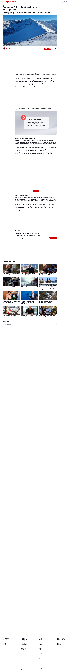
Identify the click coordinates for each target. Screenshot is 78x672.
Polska (19, 1)
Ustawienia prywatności (57, 661)
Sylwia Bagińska (12, 48)
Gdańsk (40, 645)
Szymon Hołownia (24, 644)
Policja (4, 640)
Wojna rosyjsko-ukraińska (7, 638)
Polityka (50, 1)
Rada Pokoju (5, 639)
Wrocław (40, 639)
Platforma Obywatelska (61, 639)
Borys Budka (23, 645)
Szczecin (40, 643)
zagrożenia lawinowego (35, 78)
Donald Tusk (23, 643)
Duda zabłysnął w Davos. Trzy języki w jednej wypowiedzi (28, 235)
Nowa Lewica (59, 644)
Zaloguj (70, 1)
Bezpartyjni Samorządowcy (61, 647)
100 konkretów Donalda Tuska (7, 647)
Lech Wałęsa (23, 649)
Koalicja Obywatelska (60, 638)
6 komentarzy (48, 48)
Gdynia (40, 649)
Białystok (40, 648)
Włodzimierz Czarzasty (24, 647)
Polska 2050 (59, 645)
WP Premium (31, 1)
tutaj (24, 669)
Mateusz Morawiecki (24, 638)
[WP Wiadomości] (12, 2)
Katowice (40, 652)
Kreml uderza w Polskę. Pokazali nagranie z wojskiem (27, 233)
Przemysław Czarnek (24, 639)
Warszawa (40, 638)
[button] (65, 2)
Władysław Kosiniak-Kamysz (25, 648)
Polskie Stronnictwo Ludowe (61, 640)
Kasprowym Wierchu (27, 74)
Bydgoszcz (41, 647)
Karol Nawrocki (23, 650)
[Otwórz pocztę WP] (62, 2)
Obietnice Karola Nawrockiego (7, 645)
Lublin (40, 654)
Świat (25, 1)
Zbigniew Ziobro (23, 640)
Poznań (40, 644)
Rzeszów (40, 653)
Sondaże (4, 644)
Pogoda (37, 1)
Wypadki (4, 643)
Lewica (58, 643)
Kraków (40, 640)
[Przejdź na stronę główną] (4, 2)
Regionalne (43, 1)
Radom (40, 650)
